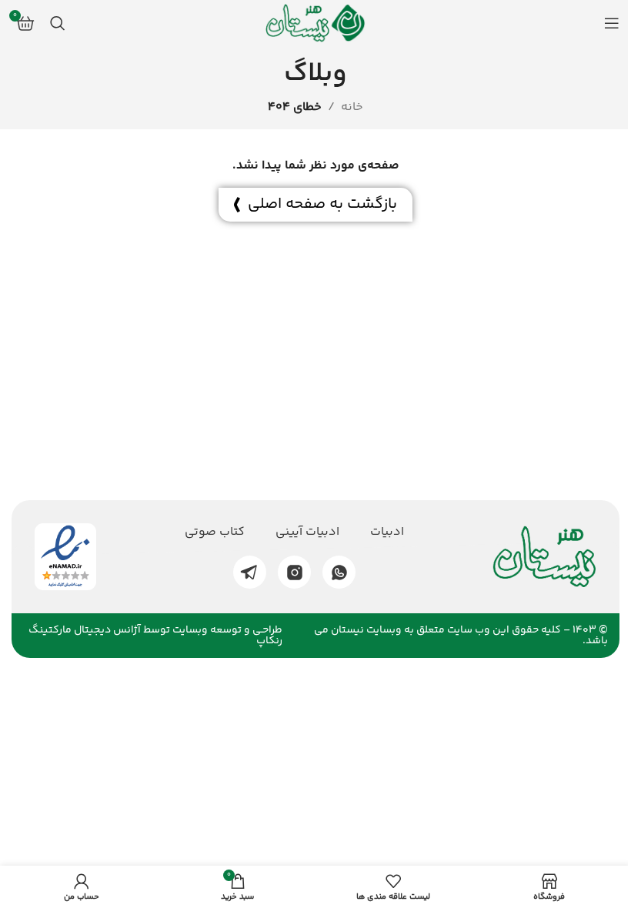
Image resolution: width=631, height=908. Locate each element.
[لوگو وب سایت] (315, 23)
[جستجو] (57, 23)
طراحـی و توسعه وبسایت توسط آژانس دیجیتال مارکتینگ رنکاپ (155, 635)
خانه (352, 107)
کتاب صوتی (215, 532)
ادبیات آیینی (307, 532)
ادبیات (387, 532)
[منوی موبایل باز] (611, 23)
